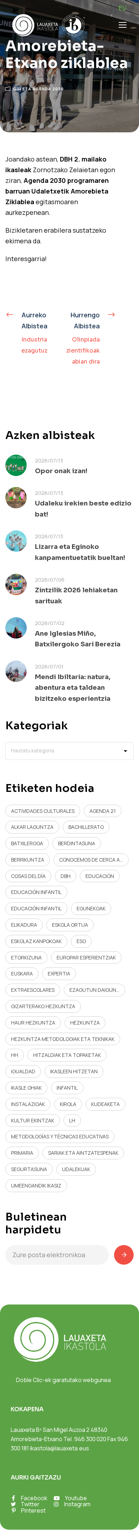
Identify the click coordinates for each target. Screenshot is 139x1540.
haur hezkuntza (33, 1022)
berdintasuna (76, 843)
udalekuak (76, 1169)
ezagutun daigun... (94, 989)
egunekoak (91, 908)
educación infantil (36, 892)
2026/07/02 (50, 623)
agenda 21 (102, 811)
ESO (81, 941)
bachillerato (86, 827)
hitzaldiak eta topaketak (67, 1055)
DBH (66, 876)
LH (72, 1120)
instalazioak (28, 1104)
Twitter (30, 1504)
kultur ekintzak (32, 1120)
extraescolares (33, 989)
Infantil (67, 1087)
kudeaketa (105, 1104)
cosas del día (28, 876)
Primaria (22, 1152)
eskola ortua (70, 924)
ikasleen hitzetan (74, 1071)
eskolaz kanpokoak (36, 941)
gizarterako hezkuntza (43, 1006)
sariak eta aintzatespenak (83, 1152)
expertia (59, 973)
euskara (22, 973)
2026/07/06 (50, 579)
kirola (68, 1104)
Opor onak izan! (61, 471)
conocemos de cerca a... (91, 859)
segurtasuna (29, 1169)
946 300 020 (90, 1439)
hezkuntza (85, 1022)
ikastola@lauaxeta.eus (59, 1448)
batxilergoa (27, 843)
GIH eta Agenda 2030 (38, 88)
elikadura (24, 924)
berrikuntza (27, 859)
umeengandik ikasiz (36, 1185)
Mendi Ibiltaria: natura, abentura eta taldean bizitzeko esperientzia (72, 688)
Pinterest (33, 1510)
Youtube (76, 1498)
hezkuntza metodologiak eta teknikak (62, 1039)
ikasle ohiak (26, 1087)
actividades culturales (42, 811)
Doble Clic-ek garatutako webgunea (63, 1380)
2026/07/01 (49, 666)
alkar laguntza (32, 827)
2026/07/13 (49, 460)
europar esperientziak (86, 957)
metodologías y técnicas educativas (60, 1136)
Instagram (77, 1504)
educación (100, 876)
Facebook (34, 1498)
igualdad (23, 1071)
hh (14, 1055)
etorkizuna (26, 957)
